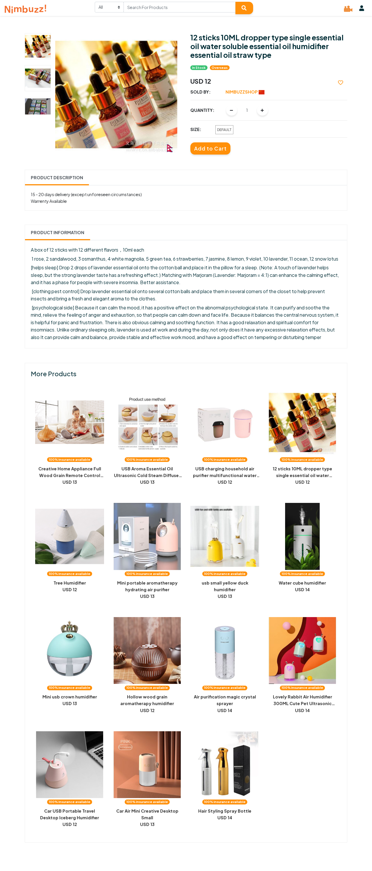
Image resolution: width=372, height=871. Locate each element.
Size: (195, 129)
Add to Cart (210, 148)
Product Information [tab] (57, 232)
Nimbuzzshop (242, 91)
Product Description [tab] (57, 177)
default (224, 130)
